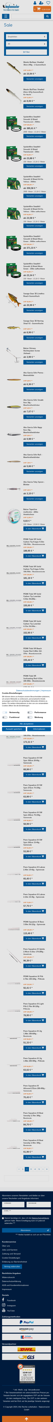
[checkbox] (4, 712)
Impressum (46, 691)
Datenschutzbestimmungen (28, 691)
